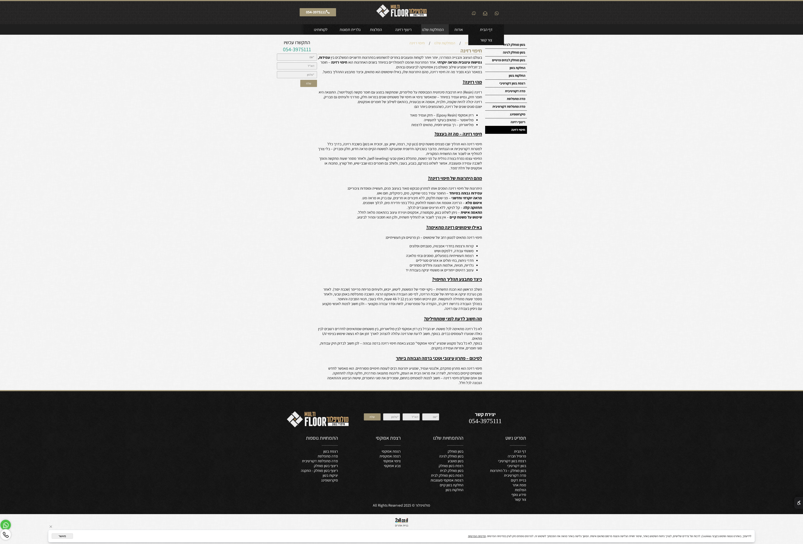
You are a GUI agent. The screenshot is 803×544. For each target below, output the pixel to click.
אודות (458, 29)
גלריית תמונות (350, 29)
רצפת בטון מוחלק (451, 465)
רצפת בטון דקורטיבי (512, 83)
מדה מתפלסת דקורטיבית (508, 106)
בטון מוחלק (455, 451)
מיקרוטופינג (517, 114)
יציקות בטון (330, 475)
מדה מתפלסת (516, 99)
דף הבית (486, 29)
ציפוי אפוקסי (392, 460)
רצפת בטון (330, 451)
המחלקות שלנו (433, 29)
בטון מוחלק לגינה (514, 52)
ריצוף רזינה (403, 29)
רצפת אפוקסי (391, 451)
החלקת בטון (517, 68)
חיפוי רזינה (518, 130)
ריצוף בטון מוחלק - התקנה (319, 470)
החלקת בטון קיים (451, 485)
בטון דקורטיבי (516, 465)
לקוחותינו (320, 29)
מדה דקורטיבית (515, 91)
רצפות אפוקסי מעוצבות (447, 480)
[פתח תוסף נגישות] (798, 502)
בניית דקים (518, 480)
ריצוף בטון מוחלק (326, 465)
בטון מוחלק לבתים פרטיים (508, 60)
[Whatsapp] (5, 525)
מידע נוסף (518, 494)
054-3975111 (297, 49)
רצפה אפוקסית (390, 456)
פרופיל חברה (517, 456)
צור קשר (486, 39)
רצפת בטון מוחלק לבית (447, 475)
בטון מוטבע (455, 460)
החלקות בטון (517, 75)
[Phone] (5, 534)
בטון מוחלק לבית (514, 44)
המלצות (376, 29)
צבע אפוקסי (392, 465)
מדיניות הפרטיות (477, 536)
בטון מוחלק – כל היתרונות (508, 470)
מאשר (62, 536)
